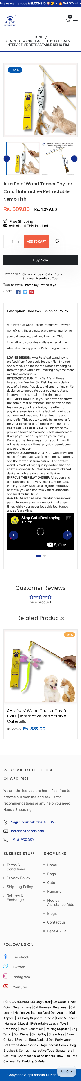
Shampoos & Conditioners (36, 1056)
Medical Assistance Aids (60, 903)
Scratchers (64, 1050)
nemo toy (32, 285)
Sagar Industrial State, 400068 (33, 822)
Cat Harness (42, 1007)
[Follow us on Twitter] (24, 292)
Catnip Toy (39, 1034)
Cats (48, 274)
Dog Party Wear (60, 1040)
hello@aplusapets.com (27, 831)
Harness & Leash (17, 1023)
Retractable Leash (44, 1023)
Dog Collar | (44, 1002)
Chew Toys (56, 1034)
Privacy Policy (18, 878)
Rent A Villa (56, 931)
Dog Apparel (59, 1013)
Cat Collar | (60, 1002)
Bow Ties (63, 1056)
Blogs (52, 914)
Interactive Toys (43, 1050)
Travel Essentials (31, 1029)
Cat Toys (9, 1056)
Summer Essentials (36, 278)
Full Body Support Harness (35, 1018)
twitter (19, 967)
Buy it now (41, 262)
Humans (54, 892)
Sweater (22, 1040)
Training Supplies (57, 1029)
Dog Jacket (38, 1040)
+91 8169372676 (22, 840)
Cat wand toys (32, 274)
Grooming (10, 1029)
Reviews (34, 311)
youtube (20, 987)
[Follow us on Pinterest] (31, 292)
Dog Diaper (21, 1034)
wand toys (48, 285)
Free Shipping (21, 221)
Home (38, 37)
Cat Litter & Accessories (20, 1045)
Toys (55, 278)
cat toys (17, 285)
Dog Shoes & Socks (54, 1045)
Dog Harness (21, 1007)
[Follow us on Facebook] (18, 292)
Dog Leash (60, 1007)
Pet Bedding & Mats (31, 1061)
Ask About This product (28, 226)
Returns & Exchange (15, 898)
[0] (68, 20)
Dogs (58, 274)
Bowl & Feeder (66, 1018)
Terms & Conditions (16, 867)
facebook (21, 957)
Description (16, 311)
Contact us (56, 922)
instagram (21, 977)
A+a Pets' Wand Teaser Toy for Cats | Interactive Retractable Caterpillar (38, 716)
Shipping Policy (56, 311)
